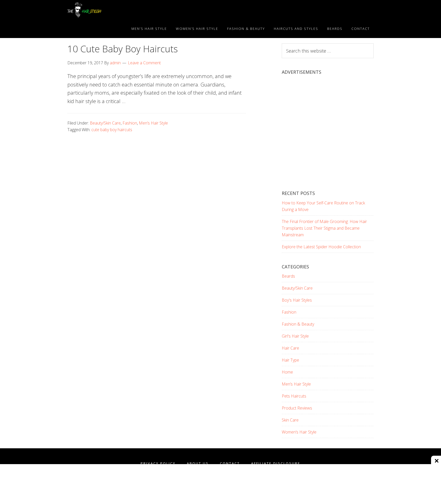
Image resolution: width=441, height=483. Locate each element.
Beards (288, 276)
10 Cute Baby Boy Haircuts (122, 49)
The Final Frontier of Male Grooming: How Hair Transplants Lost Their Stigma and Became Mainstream (324, 228)
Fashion (129, 123)
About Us (198, 463)
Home (287, 372)
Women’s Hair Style (299, 432)
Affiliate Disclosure (275, 463)
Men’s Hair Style (153, 123)
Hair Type (290, 360)
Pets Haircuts (294, 396)
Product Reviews (297, 408)
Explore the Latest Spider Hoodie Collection (321, 247)
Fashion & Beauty (298, 324)
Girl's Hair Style (295, 336)
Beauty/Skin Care (105, 123)
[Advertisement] (328, 137)
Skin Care (290, 420)
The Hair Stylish (113, 9)
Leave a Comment (144, 63)
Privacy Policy (158, 463)
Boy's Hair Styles (297, 300)
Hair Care (290, 348)
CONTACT (230, 463)
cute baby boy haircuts (111, 129)
